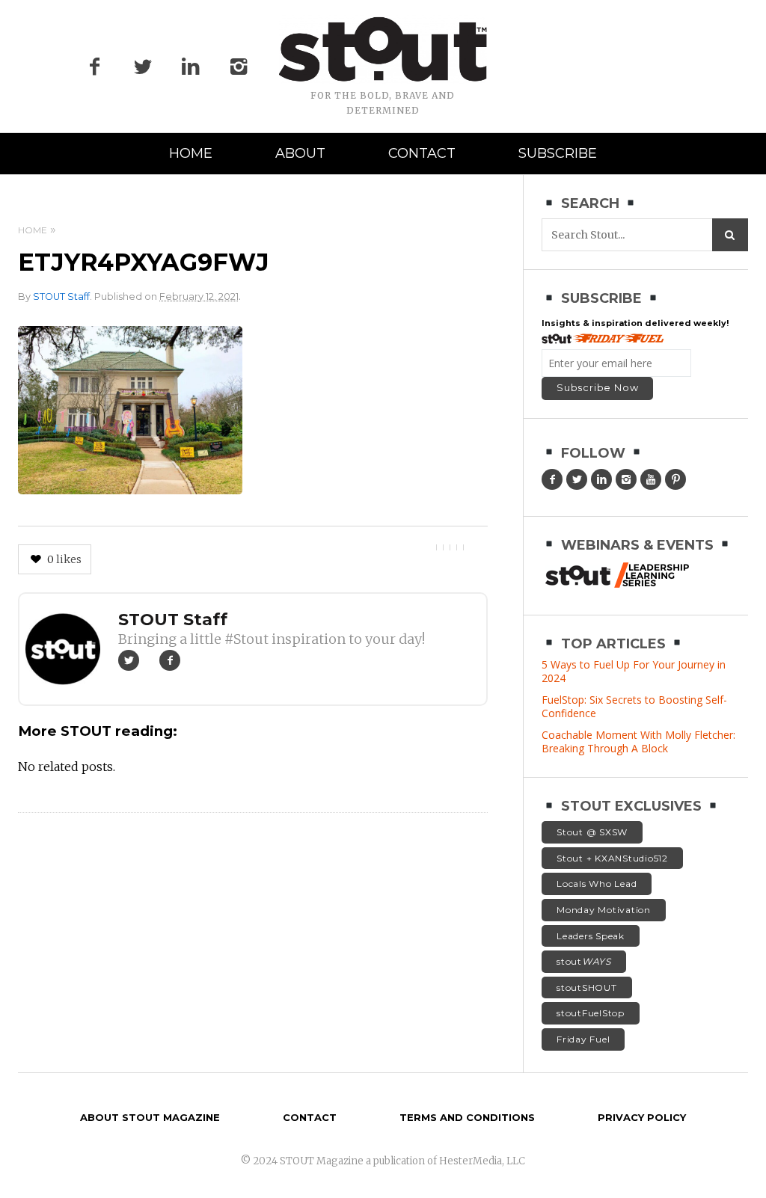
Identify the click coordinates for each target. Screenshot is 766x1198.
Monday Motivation (604, 909)
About (300, 153)
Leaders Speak (591, 935)
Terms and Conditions (467, 1117)
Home (190, 153)
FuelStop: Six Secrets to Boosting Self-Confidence (634, 706)
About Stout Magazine (150, 1117)
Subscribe (557, 153)
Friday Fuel (583, 1039)
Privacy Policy (642, 1117)
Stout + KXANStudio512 (612, 858)
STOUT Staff (61, 296)
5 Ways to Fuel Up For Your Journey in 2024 (634, 671)
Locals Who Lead (597, 883)
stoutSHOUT (587, 987)
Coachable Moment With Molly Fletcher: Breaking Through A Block (638, 741)
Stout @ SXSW (592, 832)
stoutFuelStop (591, 1013)
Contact (422, 153)
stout (584, 961)
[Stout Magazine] (382, 49)
